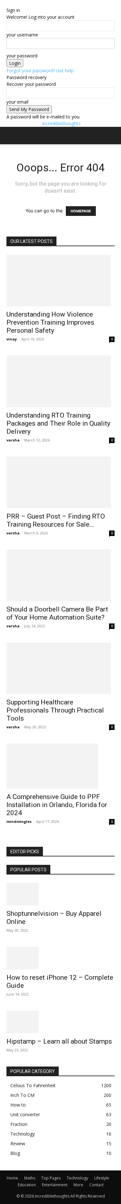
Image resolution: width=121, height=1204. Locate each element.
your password (21, 56)
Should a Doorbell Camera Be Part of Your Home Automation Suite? (57, 613)
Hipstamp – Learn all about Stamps (59, 1041)
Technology (77, 1178)
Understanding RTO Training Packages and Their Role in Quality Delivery (58, 423)
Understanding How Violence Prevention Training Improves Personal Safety (50, 322)
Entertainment (54, 1185)
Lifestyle (101, 1178)
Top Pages (51, 1178)
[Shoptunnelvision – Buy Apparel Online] (60, 894)
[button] (11, 135)
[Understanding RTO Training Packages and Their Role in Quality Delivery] (60, 381)
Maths (29, 1178)
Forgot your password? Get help (40, 70)
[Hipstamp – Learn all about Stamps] (60, 1022)
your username (22, 35)
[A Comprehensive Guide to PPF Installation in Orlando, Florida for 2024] (60, 766)
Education (27, 1185)
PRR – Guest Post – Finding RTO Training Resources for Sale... (55, 520)
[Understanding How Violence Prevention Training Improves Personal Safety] (60, 280)
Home (12, 1178)
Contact (96, 1185)
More (78, 1185)
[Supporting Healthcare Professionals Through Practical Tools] (60, 668)
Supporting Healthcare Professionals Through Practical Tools (55, 710)
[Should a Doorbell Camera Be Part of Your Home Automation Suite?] (60, 575)
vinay (11, 339)
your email (17, 102)
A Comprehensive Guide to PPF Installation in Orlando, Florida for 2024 (56, 805)
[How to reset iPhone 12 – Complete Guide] (60, 958)
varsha (13, 440)
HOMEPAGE (81, 211)
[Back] (8, 3)
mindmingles (19, 821)
